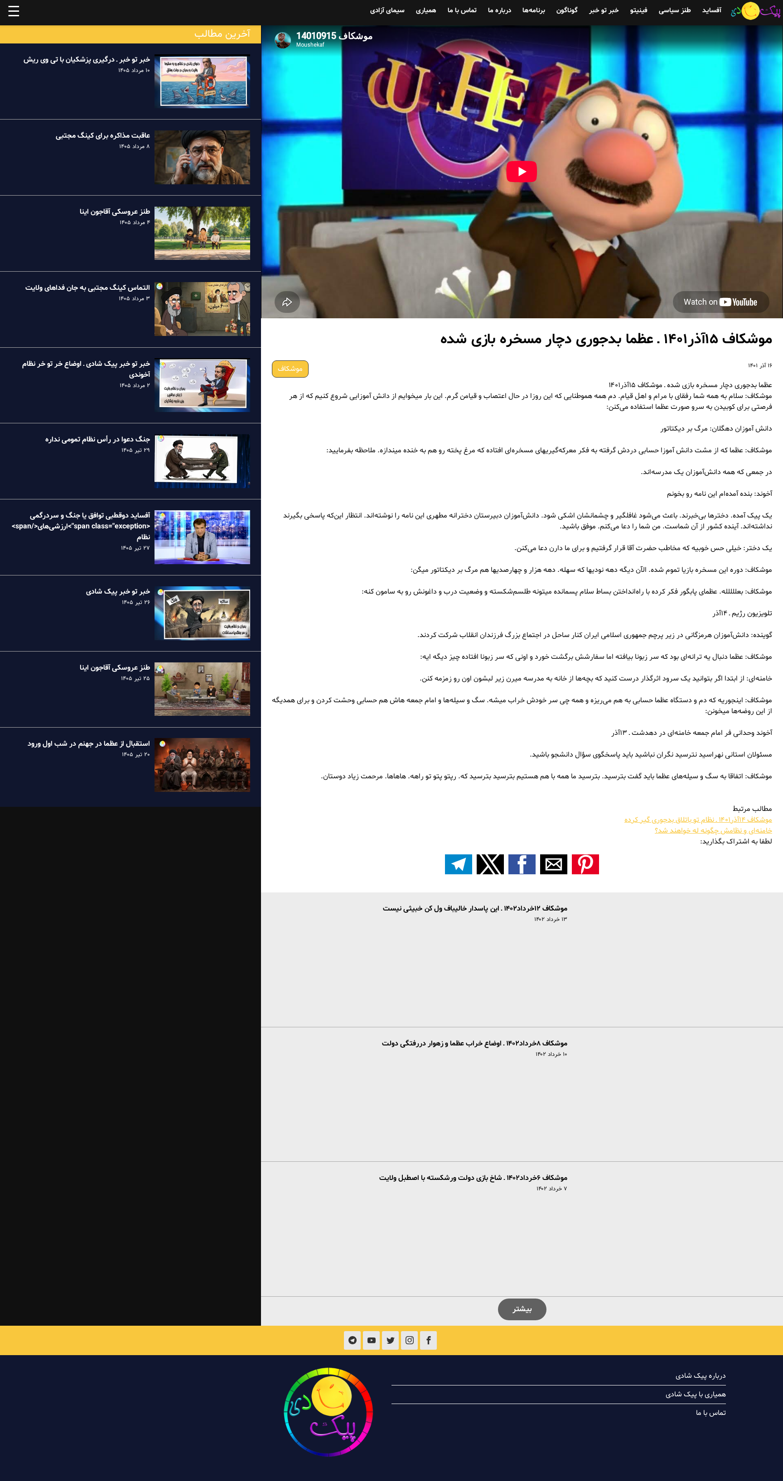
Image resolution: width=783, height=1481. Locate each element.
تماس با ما (462, 10)
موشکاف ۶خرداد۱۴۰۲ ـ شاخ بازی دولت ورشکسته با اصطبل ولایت (473, 1178)
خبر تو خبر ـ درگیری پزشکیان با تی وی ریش (87, 60)
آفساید (711, 10)
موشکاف (290, 369)
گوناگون (567, 10)
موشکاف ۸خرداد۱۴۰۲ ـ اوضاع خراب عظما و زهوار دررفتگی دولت (474, 1044)
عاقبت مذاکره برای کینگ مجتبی (103, 136)
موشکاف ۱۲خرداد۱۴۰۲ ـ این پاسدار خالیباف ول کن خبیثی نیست (475, 909)
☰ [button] (13, 13)
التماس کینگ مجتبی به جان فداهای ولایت (87, 287)
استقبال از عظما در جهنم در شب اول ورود (89, 743)
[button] (585, 864)
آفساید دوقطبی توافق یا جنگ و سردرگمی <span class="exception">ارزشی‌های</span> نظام (81, 526)
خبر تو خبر (604, 10)
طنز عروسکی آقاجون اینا (115, 212)
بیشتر (522, 1309)
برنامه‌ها (533, 10)
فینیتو (639, 10)
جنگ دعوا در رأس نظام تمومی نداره (97, 440)
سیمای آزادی (387, 10)
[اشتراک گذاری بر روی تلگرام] (458, 864)
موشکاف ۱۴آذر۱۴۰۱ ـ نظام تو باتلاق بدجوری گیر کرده (698, 820)
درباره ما (499, 10)
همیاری (426, 10)
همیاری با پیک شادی (696, 1395)
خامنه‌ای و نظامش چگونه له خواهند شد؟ (713, 831)
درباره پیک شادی (701, 1376)
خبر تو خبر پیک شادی (118, 592)
